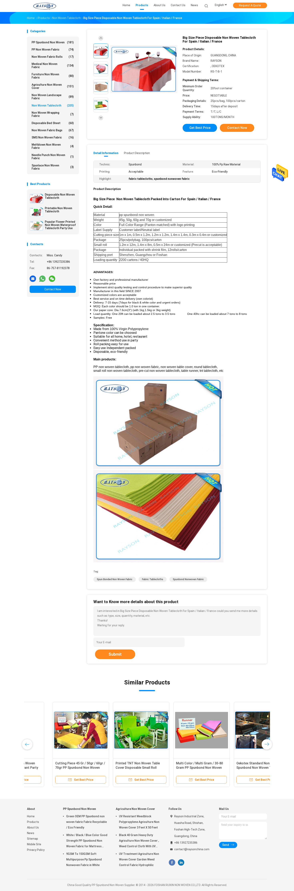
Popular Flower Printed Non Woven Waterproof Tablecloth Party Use (60, 225)
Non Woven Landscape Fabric (53, 96)
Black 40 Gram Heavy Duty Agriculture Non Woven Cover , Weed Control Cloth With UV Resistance (139, 841)
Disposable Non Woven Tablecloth (60, 196)
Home (31, 816)
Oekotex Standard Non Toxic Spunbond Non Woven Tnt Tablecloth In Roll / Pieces (232, 767)
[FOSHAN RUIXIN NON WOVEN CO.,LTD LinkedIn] (181, 862)
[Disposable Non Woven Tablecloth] (36, 198)
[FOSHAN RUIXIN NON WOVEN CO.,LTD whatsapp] (42, 278)
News (30, 833)
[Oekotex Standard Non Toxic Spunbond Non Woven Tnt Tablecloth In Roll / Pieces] (236, 730)
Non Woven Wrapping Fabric (53, 114)
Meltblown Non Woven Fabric (53, 146)
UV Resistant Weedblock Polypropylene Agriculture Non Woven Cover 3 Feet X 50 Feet (139, 822)
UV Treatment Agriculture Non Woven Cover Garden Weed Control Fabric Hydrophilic (139, 859)
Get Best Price (199, 128)
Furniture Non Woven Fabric (53, 76)
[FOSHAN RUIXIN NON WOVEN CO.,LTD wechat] (52, 278)
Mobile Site (34, 844)
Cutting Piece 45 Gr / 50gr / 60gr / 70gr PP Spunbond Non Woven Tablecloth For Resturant (54, 767)
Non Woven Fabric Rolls (53, 56)
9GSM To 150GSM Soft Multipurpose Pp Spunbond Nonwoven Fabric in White (84, 859)
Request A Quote (250, 5)
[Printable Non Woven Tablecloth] (36, 212)
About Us (33, 827)
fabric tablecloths (152, 579)
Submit (115, 654)
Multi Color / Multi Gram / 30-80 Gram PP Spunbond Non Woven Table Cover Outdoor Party (173, 767)
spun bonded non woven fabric (114, 579)
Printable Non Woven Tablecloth (58, 210)
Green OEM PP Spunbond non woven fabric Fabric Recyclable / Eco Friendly (86, 822)
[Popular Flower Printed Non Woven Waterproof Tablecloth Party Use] (36, 225)
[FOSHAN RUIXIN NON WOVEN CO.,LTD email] (33, 278)
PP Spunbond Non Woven (53, 42)
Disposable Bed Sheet (53, 123)
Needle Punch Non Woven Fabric (53, 156)
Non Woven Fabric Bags (53, 130)
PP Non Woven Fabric (53, 49)
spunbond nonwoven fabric (188, 579)
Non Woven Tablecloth (53, 105)
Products (33, 821)
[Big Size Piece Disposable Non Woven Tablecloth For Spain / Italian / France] (143, 69)
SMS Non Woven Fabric (53, 137)
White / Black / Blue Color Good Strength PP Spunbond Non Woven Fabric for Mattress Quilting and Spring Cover (86, 841)
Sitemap (32, 838)
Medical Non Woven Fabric (53, 65)
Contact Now (52, 289)
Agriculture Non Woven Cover (53, 86)
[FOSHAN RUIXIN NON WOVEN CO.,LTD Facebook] (172, 862)
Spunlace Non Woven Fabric (53, 167)
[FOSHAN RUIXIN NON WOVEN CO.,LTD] (44, 6)
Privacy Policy (36, 849)
